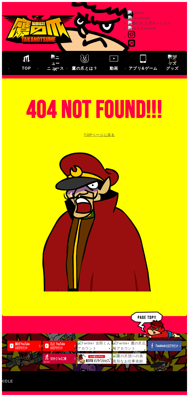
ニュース (55, 68)
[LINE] (131, 45)
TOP (26, 68)
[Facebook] (139, 18)
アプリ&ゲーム (143, 68)
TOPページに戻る (99, 135)
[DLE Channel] (142, 28)
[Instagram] (131, 37)
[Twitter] (136, 13)
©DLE (7, 381)
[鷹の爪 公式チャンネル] (149, 23)
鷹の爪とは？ (84, 68)
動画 (114, 68)
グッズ (172, 68)
